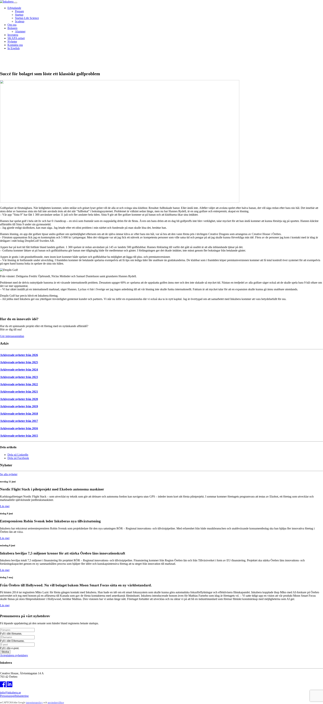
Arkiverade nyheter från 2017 (19, 420)
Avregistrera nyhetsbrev (14, 655)
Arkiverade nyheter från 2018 (19, 413)
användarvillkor (56, 702)
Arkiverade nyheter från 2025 (19, 362)
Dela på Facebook (18, 458)
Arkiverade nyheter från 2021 (19, 391)
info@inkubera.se (10, 692)
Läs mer (5, 506)
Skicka (5, 651)
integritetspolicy (34, 702)
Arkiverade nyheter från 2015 (19, 435)
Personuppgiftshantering (14, 695)
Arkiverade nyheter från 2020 (19, 399)
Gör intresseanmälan (12, 336)
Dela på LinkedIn (17, 454)
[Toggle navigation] (15, 2)
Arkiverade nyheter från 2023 (19, 377)
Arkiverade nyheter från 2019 (19, 406)
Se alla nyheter (8, 474)
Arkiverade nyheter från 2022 (19, 384)
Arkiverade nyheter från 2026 (19, 355)
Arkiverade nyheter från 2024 (19, 369)
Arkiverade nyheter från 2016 (19, 428)
